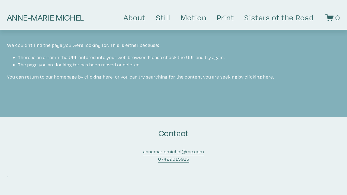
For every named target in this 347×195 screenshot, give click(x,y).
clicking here (98, 77)
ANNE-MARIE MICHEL (45, 17)
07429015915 (173, 159)
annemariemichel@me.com (173, 151)
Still (163, 17)
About (134, 17)
